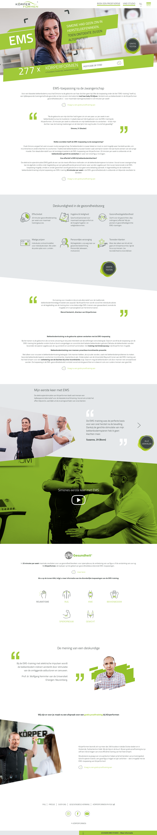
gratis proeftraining (93, 714)
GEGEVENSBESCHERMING (79, 804)
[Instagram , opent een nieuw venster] (69, 817)
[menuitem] (140, 3)
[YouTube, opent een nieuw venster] (87, 817)
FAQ (44, 804)
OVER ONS (62, 804)
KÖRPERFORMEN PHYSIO (103, 804)
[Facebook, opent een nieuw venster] (78, 817)
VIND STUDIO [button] (129, 3)
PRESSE (52, 804)
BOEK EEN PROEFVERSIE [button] (108, 3)
